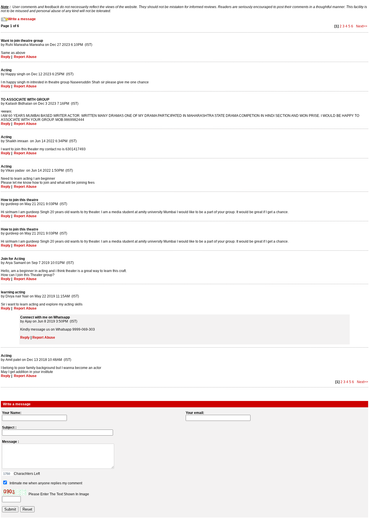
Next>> (361, 26)
